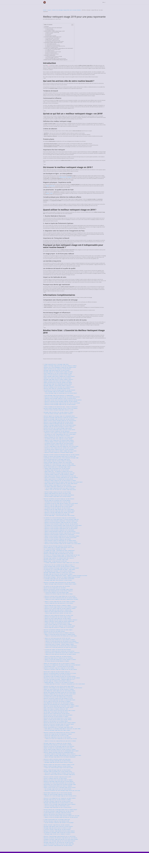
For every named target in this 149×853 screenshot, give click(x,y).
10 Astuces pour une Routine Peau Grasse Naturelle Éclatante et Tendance (62, 642)
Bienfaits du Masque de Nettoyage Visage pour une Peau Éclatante (58, 423)
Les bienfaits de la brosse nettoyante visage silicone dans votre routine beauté (63, 525)
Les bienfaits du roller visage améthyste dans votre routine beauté (60, 434)
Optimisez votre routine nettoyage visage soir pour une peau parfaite (60, 795)
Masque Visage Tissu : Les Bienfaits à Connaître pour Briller (59, 471)
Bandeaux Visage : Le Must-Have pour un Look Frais (55, 561)
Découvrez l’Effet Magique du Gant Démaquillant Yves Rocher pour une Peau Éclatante (63, 687)
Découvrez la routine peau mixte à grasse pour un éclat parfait (60, 651)
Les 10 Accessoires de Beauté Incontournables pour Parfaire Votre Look (60, 556)
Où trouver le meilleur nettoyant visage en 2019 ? (52, 36)
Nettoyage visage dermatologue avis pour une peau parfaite (58, 807)
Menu (103, 2)
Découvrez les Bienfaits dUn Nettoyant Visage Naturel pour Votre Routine (60, 837)
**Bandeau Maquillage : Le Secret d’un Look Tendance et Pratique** (59, 682)
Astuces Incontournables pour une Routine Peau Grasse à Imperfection (61, 645)
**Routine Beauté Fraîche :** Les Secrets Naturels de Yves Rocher (59, 666)
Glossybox (69, 177)
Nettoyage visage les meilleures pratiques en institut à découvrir (59, 426)
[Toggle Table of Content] (71, 25)
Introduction (46, 26)
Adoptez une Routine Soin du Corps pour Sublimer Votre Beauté (58, 382)
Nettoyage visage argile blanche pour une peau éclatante (56, 370)
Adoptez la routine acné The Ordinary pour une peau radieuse (57, 719)
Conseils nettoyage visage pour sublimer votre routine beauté (58, 462)
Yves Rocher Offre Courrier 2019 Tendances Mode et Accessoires (58, 696)
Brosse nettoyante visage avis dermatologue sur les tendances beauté (60, 540)
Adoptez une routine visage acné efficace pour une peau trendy (59, 615)
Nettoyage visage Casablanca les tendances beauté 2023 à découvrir (59, 558)
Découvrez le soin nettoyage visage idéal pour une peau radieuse (58, 422)
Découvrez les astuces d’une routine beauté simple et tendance (58, 779)
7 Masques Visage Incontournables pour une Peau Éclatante (57, 468)
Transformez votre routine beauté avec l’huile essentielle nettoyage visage (61, 457)
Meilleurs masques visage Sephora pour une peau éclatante (58, 485)
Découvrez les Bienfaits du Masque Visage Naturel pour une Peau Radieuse (61, 477)
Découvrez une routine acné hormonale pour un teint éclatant (57, 718)
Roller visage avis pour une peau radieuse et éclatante (57, 435)
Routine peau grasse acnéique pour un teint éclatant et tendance (60, 639)
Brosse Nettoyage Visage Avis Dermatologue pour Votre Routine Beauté (61, 393)
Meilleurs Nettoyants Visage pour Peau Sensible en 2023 (56, 821)
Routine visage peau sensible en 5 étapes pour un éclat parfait (59, 627)
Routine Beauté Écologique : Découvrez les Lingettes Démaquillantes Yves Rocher (62, 577)
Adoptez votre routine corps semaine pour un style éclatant (57, 377)
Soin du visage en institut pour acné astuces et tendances (57, 701)
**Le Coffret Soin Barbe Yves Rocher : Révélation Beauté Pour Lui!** (59, 679)
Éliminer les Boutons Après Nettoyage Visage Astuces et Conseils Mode (60, 456)
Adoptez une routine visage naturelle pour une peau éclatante (59, 611)
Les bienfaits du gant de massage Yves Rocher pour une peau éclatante (60, 676)
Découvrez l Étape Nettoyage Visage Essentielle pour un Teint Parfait (60, 836)
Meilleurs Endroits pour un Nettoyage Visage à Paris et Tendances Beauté (60, 809)
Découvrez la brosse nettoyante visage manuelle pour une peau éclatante (61, 528)
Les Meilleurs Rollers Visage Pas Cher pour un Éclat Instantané (59, 449)
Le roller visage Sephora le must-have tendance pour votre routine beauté (61, 446)
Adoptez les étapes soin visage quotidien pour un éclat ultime (58, 747)
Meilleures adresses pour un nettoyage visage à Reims (56, 559)
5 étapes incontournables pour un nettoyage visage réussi (57, 819)
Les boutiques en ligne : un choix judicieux (53, 38)
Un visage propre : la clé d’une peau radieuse (53, 49)
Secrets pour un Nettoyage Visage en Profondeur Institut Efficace (59, 773)
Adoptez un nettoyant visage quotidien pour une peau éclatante (58, 845)
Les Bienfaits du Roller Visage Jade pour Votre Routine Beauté (59, 443)
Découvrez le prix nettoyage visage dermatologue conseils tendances (60, 804)
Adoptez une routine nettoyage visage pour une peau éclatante (58, 794)
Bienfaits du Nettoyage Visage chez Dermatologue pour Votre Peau (58, 553)
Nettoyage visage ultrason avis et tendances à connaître (57, 834)
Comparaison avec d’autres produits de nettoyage (54, 56)
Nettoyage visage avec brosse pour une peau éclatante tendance (58, 574)
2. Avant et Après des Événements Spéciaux (53, 44)
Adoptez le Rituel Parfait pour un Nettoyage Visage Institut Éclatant (60, 787)
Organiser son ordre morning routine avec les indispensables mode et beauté (61, 750)
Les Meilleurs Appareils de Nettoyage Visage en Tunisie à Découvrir (60, 753)
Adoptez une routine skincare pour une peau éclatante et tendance (59, 689)
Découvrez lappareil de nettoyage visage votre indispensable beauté (59, 416)
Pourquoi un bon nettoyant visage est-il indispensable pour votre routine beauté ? (58, 48)
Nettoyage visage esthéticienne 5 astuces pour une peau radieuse (58, 552)
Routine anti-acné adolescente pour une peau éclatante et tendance (59, 704)
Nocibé (47, 185)
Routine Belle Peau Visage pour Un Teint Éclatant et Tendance (58, 744)
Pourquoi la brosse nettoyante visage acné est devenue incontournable (60, 537)
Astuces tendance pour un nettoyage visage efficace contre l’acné (59, 547)
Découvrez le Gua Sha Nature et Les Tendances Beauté (56, 721)
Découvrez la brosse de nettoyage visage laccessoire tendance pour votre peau (61, 815)
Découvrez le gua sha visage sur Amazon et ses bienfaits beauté (59, 504)
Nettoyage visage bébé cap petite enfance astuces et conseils (59, 762)
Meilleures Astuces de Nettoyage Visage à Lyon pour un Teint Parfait (59, 429)
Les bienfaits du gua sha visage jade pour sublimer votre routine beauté (61, 503)
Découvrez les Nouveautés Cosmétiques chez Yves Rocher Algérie (58, 629)
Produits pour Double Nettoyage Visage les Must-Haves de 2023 (59, 767)
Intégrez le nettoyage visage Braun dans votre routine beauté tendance (60, 425)
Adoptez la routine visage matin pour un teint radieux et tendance (60, 601)
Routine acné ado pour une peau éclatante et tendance (56, 716)
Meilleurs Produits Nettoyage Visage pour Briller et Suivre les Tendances (60, 408)
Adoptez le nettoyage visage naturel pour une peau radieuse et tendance (60, 365)
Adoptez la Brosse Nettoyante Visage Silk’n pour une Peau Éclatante (60, 531)
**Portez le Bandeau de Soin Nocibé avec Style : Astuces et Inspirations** (61, 406)
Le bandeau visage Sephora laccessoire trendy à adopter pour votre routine (62, 562)
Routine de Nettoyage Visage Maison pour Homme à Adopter (57, 730)
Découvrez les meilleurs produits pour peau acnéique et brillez (58, 698)
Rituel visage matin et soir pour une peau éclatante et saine (58, 373)
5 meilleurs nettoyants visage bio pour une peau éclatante (57, 801)
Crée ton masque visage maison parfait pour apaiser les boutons (60, 488)
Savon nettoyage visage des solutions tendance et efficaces (57, 460)
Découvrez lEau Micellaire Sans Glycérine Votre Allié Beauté (57, 814)
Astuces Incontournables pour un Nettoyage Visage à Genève (57, 466)
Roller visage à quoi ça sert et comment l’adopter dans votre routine (60, 450)
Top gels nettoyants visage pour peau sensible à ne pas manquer (59, 822)
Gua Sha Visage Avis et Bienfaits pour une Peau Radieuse (57, 500)
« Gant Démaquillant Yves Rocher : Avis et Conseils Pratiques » (58, 571)
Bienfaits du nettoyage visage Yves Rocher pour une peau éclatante (59, 419)
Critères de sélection (49, 33)
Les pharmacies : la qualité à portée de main (53, 40)
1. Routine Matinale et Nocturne (51, 43)
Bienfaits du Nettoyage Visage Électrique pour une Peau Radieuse (58, 781)
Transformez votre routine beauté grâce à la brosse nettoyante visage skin (62, 519)
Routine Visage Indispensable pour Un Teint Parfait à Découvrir (58, 590)
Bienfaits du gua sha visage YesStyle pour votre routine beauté (59, 509)
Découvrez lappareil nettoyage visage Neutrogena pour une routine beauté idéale (63, 755)
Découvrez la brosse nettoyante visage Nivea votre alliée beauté (59, 534)
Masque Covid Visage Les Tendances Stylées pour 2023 (56, 709)
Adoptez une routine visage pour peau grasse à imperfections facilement (62, 599)
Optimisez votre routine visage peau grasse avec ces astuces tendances (61, 597)
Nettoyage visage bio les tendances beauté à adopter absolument (58, 371)
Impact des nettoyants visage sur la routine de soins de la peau (56, 58)
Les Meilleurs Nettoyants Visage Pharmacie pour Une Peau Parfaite (59, 811)
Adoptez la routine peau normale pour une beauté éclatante (58, 656)
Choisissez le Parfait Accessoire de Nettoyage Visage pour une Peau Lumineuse (61, 454)
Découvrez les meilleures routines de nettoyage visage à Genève (58, 589)
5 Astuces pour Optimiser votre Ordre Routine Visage (56, 592)
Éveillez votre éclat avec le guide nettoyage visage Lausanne (58, 428)
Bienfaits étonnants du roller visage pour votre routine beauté (59, 437)
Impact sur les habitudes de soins (51, 52)
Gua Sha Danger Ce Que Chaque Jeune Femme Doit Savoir (56, 712)
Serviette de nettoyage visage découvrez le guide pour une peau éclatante (60, 417)
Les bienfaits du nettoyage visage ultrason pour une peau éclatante (59, 832)
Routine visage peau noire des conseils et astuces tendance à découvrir (61, 619)
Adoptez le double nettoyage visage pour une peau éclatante (57, 766)
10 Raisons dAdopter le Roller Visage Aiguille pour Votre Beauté (59, 441)
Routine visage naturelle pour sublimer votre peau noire (58, 613)
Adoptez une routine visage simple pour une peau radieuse (58, 618)
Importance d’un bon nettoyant (51, 35)
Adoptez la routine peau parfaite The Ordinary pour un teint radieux (61, 635)
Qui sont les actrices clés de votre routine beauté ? (53, 27)
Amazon (64, 177)
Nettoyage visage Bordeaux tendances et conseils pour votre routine (59, 572)
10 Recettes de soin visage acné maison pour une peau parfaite (58, 695)
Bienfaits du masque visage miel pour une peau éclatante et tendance (60, 480)
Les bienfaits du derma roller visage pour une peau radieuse (58, 438)
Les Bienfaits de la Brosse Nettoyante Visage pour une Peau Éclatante (60, 517)
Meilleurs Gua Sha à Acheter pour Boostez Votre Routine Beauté (58, 715)
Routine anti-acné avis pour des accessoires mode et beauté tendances (60, 722)
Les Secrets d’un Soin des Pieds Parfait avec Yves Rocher (57, 586)
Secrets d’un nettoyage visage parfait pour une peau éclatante (66, 10)
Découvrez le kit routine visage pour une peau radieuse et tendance (60, 608)
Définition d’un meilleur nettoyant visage (52, 32)
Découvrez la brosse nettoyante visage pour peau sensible (58, 539)
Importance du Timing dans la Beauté (52, 47)
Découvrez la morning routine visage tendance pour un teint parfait (60, 596)
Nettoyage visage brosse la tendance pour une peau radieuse (57, 743)
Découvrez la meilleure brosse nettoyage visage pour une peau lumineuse (61, 401)
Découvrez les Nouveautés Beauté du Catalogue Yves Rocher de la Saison (60, 673)
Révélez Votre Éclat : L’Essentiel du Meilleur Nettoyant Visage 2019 (55, 59)
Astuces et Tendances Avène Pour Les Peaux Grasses (55, 778)
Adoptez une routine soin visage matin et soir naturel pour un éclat (61, 738)
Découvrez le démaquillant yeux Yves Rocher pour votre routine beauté (60, 693)
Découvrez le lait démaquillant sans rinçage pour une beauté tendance (60, 798)
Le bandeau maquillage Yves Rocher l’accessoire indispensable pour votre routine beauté (65, 683)
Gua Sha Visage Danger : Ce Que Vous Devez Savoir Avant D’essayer (59, 515)
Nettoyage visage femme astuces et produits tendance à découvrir (58, 379)
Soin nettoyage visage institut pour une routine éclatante (58, 789)
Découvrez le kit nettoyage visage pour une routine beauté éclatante (59, 840)
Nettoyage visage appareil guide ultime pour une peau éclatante (58, 826)
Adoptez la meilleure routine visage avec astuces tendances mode (59, 621)
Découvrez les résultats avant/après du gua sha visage (57, 514)
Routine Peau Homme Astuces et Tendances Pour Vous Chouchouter (59, 658)
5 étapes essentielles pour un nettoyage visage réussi (56, 364)
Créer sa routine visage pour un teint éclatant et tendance (58, 624)
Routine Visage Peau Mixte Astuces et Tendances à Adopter (58, 605)
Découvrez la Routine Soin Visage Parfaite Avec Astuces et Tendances (59, 732)
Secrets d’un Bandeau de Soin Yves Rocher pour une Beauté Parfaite (59, 387)
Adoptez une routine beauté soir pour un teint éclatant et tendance (59, 663)
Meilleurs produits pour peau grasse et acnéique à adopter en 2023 (59, 764)
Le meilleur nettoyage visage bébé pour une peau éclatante (57, 760)
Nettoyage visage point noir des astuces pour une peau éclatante (58, 842)
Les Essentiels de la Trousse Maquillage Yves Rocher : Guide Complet (59, 569)
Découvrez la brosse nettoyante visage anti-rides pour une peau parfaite (61, 523)
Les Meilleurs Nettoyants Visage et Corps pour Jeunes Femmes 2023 (59, 843)
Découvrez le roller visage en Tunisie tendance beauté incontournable (60, 432)
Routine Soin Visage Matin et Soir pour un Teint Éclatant (58, 737)
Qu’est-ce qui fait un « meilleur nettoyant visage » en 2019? (54, 31)
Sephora (61, 177)
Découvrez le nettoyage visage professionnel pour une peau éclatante (59, 582)
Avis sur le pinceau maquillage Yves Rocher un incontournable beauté (59, 699)
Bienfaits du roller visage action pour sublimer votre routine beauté (60, 447)
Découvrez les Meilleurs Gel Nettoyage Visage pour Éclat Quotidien (59, 746)
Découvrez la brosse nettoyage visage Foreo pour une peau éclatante (60, 404)
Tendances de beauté (49, 28)
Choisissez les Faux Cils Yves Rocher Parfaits (54, 631)
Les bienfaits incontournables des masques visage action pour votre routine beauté (63, 482)
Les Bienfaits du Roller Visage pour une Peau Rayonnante (56, 431)
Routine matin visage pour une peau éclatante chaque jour (57, 671)
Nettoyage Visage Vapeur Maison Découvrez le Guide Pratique (58, 580)
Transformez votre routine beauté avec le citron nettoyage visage (59, 463)
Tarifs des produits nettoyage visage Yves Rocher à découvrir (59, 413)
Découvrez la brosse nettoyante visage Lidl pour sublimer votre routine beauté (63, 543)
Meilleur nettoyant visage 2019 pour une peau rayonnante (56, 824)
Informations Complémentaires (49, 55)
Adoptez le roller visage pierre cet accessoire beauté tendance (59, 440)
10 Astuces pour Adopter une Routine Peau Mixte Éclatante (58, 649)
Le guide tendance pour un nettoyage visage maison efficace (57, 812)
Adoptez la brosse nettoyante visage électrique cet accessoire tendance (61, 542)
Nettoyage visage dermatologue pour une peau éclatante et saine (58, 802)
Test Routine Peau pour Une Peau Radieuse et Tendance (57, 661)
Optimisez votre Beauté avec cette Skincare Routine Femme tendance (59, 686)
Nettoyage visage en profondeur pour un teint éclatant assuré (58, 771)
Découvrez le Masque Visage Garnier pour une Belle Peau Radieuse (59, 495)
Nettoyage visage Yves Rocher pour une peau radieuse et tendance (58, 412)
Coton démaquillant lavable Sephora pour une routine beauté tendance (59, 690)
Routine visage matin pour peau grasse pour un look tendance (59, 603)
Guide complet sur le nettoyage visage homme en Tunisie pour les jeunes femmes (63, 728)
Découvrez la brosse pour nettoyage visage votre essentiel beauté (59, 724)
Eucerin (47, 193)
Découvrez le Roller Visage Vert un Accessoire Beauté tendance (59, 452)
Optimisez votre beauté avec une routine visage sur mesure (58, 616)
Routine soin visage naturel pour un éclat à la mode (56, 735)
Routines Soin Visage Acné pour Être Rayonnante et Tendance (58, 734)
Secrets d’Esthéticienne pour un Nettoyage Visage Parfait (57, 459)
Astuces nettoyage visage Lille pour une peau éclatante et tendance (59, 566)
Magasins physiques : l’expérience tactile (52, 39)
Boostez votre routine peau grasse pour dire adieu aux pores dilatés (61, 647)
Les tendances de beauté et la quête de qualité (53, 51)
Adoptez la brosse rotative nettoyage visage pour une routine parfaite (60, 420)
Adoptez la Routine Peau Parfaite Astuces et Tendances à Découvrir (59, 632)
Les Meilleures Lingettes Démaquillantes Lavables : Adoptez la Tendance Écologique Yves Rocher (65, 575)
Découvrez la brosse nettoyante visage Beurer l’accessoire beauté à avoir (61, 520)
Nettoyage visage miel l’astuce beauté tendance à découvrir (57, 385)
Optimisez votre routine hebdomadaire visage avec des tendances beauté (60, 367)
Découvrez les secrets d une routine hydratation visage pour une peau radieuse (62, 677)
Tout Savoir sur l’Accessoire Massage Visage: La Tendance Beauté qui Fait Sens (62, 555)
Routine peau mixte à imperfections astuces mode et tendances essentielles (63, 652)
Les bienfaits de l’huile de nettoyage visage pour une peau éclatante (60, 465)
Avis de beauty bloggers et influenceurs (52, 57)
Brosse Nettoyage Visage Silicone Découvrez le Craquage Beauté (59, 395)
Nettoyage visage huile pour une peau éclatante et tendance (57, 799)
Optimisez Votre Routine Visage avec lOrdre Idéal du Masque (59, 593)
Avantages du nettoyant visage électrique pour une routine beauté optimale (61, 839)
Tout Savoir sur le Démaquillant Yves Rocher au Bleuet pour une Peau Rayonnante (62, 664)
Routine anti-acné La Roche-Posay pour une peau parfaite (56, 713)
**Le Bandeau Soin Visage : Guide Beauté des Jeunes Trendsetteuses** (59, 550)
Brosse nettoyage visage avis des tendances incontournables (58, 391)
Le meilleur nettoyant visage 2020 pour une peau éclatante (57, 829)
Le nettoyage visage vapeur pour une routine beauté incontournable (59, 578)
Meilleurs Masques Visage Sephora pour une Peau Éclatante (58, 496)
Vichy (51, 193)
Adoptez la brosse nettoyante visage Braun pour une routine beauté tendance (62, 536)
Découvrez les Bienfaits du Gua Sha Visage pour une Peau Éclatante (59, 498)
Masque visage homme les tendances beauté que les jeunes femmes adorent (61, 483)
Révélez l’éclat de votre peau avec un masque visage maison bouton (61, 489)
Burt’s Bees (52, 185)
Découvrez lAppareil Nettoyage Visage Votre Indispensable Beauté (58, 752)
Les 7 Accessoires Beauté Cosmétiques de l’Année (55, 549)
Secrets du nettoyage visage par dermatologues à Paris (57, 805)
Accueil (44, 10)
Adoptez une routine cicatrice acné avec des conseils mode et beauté (59, 710)
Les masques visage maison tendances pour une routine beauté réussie (60, 486)
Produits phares (48, 34)
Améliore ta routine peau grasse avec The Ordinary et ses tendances (61, 641)
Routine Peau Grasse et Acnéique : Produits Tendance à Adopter (60, 644)
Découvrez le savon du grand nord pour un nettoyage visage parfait (60, 774)
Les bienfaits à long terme (50, 50)
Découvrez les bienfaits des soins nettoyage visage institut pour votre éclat (62, 790)
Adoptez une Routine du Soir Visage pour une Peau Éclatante (57, 368)
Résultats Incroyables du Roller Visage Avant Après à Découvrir (59, 444)
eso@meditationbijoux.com (50, 19)
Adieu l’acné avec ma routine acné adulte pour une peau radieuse (58, 707)
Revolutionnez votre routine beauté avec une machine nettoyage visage (60, 784)
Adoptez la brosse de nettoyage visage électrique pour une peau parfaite (61, 817)
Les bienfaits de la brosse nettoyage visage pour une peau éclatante (59, 390)
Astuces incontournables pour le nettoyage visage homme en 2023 (58, 727)
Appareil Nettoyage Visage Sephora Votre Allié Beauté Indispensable (60, 756)
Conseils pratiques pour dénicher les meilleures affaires (55, 41)
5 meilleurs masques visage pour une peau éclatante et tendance (59, 474)
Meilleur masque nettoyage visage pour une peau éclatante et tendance (60, 749)
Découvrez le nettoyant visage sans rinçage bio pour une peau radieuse (61, 669)
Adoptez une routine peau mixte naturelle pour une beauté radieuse (61, 654)
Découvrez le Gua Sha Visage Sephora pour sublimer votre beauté (59, 512)
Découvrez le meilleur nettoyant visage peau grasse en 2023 (57, 776)
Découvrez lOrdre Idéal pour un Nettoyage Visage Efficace (57, 388)
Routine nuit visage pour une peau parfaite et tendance (56, 725)
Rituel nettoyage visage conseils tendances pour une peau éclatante (59, 376)
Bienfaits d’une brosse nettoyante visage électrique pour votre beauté (61, 522)
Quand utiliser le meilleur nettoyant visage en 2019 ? (53, 42)
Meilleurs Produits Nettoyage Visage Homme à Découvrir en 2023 (59, 409)
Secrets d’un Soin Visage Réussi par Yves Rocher (55, 587)
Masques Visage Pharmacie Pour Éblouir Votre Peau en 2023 (58, 493)
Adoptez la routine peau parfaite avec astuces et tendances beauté (60, 634)
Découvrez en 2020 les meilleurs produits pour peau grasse (57, 759)
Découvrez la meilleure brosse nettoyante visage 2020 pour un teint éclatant (62, 533)
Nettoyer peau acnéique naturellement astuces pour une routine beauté (60, 692)
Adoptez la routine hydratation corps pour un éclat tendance (57, 374)
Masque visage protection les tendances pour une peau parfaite (59, 479)
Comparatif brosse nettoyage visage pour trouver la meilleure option (60, 398)
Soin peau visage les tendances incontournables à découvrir (57, 680)
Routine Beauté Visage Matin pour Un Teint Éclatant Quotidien (58, 792)
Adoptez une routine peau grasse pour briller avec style (57, 638)
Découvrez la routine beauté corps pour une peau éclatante (57, 674)
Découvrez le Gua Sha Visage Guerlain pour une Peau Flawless (58, 506)
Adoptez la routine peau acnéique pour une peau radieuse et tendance (60, 659)
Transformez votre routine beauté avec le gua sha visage (57, 501)
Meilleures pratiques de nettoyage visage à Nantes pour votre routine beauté (61, 568)
